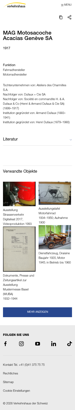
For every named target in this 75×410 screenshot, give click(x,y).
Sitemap (8, 382)
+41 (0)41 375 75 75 (32, 365)
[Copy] (60, 17)
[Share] (69, 17)
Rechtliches (10, 373)
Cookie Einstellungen (16, 391)
